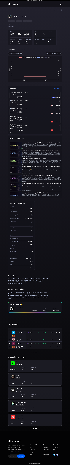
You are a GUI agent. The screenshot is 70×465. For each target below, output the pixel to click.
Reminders (46, 447)
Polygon (32, 452)
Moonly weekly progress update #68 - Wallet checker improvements (40, 151)
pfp (9, 26)
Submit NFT (46, 454)
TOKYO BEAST (19, 389)
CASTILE (18, 375)
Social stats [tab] (19, 53)
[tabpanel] (35, 69)
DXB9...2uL (22, 95)
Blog (54, 449)
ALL (57, 53)
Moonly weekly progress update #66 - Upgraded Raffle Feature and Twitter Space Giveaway (41, 167)
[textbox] (28, 295)
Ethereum (32, 449)
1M (52, 53)
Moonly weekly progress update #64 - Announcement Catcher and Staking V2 (41, 184)
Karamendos (18, 308)
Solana (13, 10)
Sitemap (55, 452)
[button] (19, 16)
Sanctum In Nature (21, 402)
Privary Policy (56, 447)
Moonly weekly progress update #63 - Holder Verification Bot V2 (38, 193)
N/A (21, 96)
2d (12, 26)
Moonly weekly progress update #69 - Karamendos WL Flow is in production (41, 143)
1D (47, 53)
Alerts (44, 444)
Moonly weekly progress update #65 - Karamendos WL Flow (37, 176)
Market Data (46, 449)
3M (55, 53)
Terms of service (57, 444)
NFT (9, 10)
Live (44, 452)
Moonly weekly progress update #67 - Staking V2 (34, 158)
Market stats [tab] (12, 53)
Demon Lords (20, 97)
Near (31, 454)
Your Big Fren (19, 416)
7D (49, 53)
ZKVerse (18, 362)
